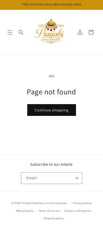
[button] (10, 32)
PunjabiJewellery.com (36, 203)
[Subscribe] (76, 178)
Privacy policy (82, 203)
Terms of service (49, 210)
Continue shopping (51, 110)
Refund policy (25, 210)
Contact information (78, 210)
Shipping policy (54, 218)
